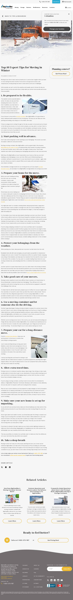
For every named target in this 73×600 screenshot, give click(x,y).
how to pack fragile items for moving (36, 272)
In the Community (39, 576)
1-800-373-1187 (38, 453)
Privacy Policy (4, 577)
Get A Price (56, 1)
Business (29, 7)
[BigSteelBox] (7, 6)
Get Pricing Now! (53, 540)
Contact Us (4, 581)
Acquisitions (38, 579)
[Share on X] (2, 467)
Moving (16, 7)
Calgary (25, 565)
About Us (36, 565)
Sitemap (36, 583)
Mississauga (26, 579)
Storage (22, 7)
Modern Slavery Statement (6, 578)
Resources (45, 7)
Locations (52, 7)
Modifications (36, 7)
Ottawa (25, 583)
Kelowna (25, 572)
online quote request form (17, 455)
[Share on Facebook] (6, 467)
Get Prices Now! (61, 74)
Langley (25, 576)
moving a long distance (11, 336)
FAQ (35, 572)
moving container (20, 116)
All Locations (38, 587)
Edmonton (26, 569)
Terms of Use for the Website (7, 576)
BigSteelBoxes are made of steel (9, 147)
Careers (36, 569)
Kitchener (26, 587)
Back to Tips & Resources (15, 16)
